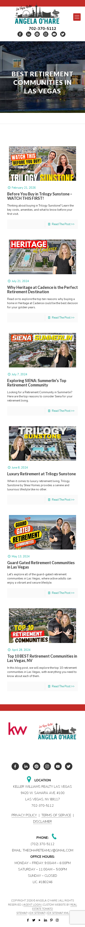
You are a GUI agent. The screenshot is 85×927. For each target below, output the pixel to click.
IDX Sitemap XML (58, 913)
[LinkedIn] (45, 920)
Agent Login (32, 904)
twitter (29, 34)
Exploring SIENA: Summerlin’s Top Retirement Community (36, 382)
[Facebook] (28, 920)
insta (46, 34)
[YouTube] (39, 920)
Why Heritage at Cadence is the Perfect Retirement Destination (42, 289)
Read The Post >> (63, 224)
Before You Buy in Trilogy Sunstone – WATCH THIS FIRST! (39, 196)
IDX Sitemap (37, 913)
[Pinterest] (51, 920)
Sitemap (21, 913)
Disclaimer (42, 821)
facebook (20, 34)
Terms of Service (56, 815)
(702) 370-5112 (42, 844)
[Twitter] (33, 920)
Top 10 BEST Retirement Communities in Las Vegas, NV (42, 658)
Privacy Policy (24, 815)
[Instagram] (57, 920)
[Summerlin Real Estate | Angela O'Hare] (37, 13)
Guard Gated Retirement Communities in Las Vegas (41, 564)
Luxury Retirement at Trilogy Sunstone (41, 473)
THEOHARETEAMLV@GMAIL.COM (48, 850)
